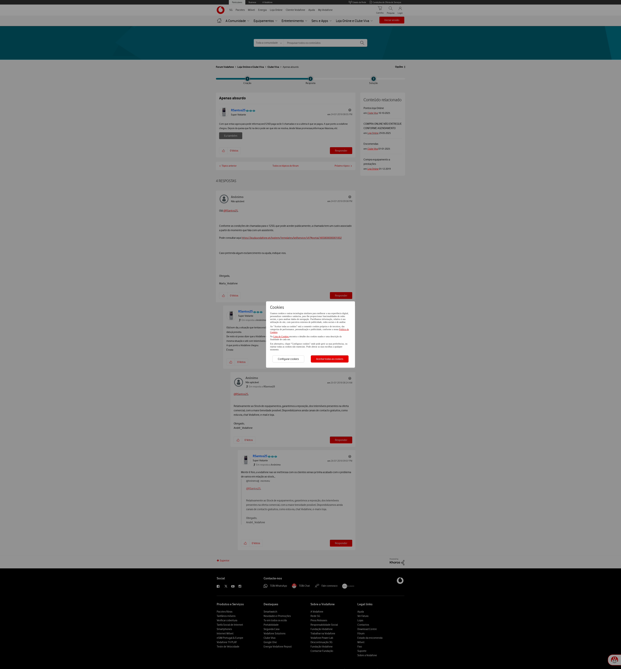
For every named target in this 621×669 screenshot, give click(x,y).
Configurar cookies (288, 359)
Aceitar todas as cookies (329, 359)
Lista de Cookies (281, 336)
